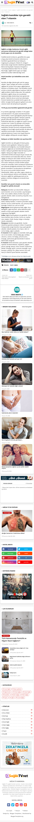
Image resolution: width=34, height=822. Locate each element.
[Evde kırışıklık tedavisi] (5, 667)
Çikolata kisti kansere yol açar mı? (12, 359)
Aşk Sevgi (17, 716)
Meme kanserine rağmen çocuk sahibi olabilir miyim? (15, 467)
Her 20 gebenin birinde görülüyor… (12, 440)
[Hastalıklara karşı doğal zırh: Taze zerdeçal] (5, 650)
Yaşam (5, 697)
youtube (26, 562)
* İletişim (17, 810)
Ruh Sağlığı (25, 694)
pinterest (10, 558)
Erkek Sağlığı (18, 692)
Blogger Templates (15, 813)
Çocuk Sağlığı (20, 697)
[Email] (25, 269)
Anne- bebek (17, 713)
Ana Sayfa (4, 10)
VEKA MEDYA (16, 295)
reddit (26, 553)
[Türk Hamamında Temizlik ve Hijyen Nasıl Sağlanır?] (17, 623)
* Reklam (25, 810)
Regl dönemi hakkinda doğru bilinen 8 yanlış (20, 657)
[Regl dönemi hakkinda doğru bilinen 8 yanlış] (5, 659)
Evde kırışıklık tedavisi (16, 665)
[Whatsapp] (18, 269)
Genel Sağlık (27, 692)
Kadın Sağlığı (12, 10)
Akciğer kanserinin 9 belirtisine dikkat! (13, 533)
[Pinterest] (22, 269)
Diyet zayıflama (17, 689)
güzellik (17, 734)
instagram (10, 562)
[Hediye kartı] (5, 675)
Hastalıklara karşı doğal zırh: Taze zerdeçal (19, 648)
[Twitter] (14, 269)
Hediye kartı (13, 673)
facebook (10, 549)
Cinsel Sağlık (7, 689)
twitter (26, 549)
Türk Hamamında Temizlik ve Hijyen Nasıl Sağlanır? (14, 639)
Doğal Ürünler (7, 692)
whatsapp (10, 553)
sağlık (12, 697)
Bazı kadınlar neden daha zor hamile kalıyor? (15, 332)
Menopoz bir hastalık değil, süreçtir (12, 386)
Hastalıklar (6, 694)
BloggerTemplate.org (17, 816)
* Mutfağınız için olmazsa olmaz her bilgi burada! (16, 256)
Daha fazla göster (27, 306)
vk (26, 558)
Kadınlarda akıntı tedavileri (10, 413)
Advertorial (17, 710)
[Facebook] (11, 269)
